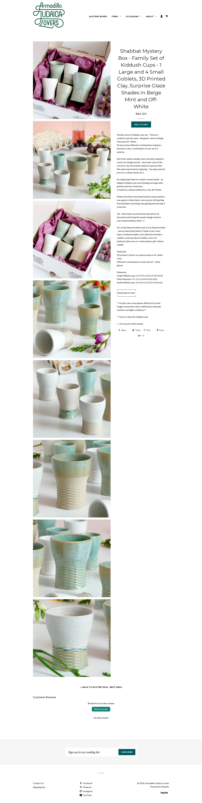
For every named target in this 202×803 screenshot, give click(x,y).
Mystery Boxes (98, 16)
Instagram (87, 791)
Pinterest (87, 787)
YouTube (87, 795)
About (150, 16)
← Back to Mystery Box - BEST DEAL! (101, 687)
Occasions (132, 16)
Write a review (101, 709)
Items (115, 16)
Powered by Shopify (159, 786)
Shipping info (39, 787)
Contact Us (38, 783)
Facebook (87, 783)
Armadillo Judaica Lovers (157, 783)
